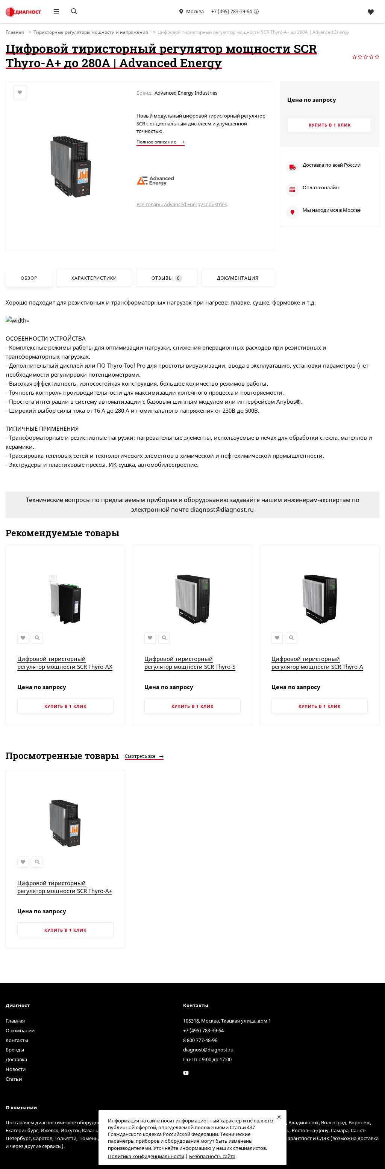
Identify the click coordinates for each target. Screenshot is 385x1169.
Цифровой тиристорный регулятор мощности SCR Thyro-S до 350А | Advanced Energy (189, 666)
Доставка (16, 1059)
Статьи (14, 1078)
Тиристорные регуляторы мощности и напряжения (90, 32)
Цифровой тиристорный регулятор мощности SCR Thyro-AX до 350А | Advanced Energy (64, 666)
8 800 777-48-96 (200, 1040)
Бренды (15, 1049)
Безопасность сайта (212, 1156)
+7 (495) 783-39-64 (231, 11)
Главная (15, 1020)
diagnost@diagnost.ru (208, 1049)
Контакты (17, 1040)
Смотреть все (140, 756)
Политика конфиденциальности (146, 1156)
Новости (16, 1069)
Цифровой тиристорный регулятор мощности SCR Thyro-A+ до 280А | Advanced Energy (64, 890)
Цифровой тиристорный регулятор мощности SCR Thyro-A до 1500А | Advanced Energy (317, 666)
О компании (20, 1030)
